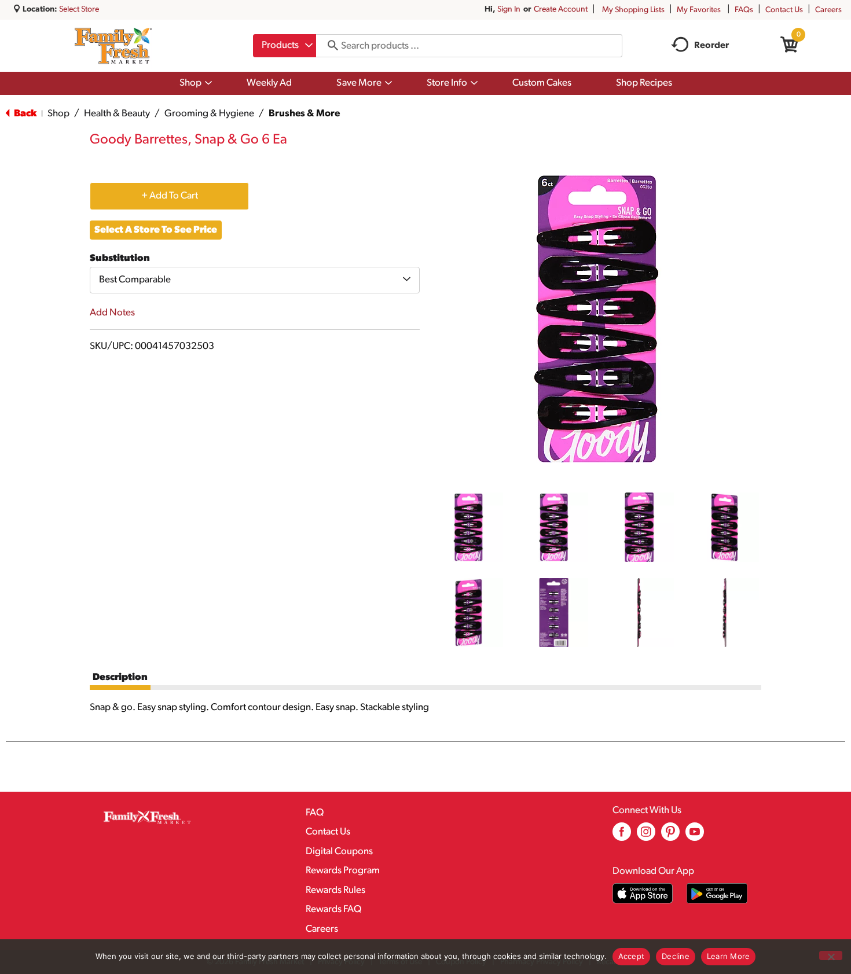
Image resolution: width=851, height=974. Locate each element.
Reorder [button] (711, 45)
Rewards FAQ (333, 909)
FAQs (744, 10)
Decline (675, 956)
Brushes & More (304, 114)
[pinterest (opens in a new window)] (670, 836)
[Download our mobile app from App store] (642, 893)
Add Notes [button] (112, 313)
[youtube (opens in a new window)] (694, 836)
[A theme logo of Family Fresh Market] (113, 46)
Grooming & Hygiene (209, 114)
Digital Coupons (339, 852)
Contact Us (784, 10)
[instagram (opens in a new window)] (646, 836)
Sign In (508, 9)
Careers (828, 10)
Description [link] (120, 677)
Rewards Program (343, 871)
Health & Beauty (117, 114)
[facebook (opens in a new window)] (621, 836)
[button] (468, 527)
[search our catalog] (329, 45)
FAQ (315, 813)
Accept (631, 956)
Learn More (728, 956)
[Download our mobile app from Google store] (717, 893)
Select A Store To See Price (155, 230)
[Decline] (830, 955)
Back (24, 114)
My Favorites (699, 10)
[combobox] (284, 45)
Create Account (561, 9)
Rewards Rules (335, 890)
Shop (58, 114)
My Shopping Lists (633, 10)
